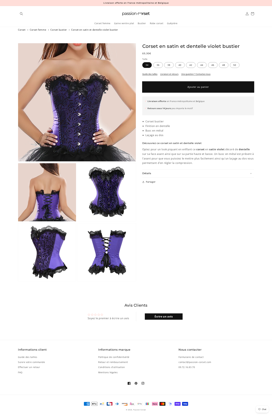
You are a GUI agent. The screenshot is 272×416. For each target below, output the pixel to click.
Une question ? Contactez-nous (195, 74)
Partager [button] (151, 181)
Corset (22, 29)
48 (223, 64)
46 (212, 64)
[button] (21, 13)
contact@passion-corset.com (194, 362)
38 (168, 64)
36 (158, 64)
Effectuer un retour (29, 367)
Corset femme (38, 29)
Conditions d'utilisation (111, 367)
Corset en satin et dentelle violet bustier (94, 29)
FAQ (20, 372)
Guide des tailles (149, 74)
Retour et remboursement (113, 362)
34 (147, 64)
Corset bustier (58, 29)
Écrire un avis (164, 316)
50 (234, 64)
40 (179, 64)
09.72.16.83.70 (186, 367)
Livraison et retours (169, 74)
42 (190, 64)
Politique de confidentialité (113, 357)
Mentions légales (108, 372)
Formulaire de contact (191, 357)
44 (201, 64)
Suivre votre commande (31, 362)
